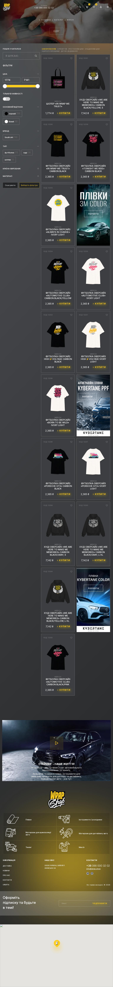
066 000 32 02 (98, 865)
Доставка (7, 866)
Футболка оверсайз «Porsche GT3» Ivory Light (93, 486)
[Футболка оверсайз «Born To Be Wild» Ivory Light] (58, 398)
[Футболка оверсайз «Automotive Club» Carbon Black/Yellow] (58, 271)
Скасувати (10, 185)
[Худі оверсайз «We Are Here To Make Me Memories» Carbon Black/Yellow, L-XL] (58, 591)
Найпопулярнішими (51, 51)
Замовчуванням (49, 49)
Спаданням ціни (92, 49)
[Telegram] (87, 873)
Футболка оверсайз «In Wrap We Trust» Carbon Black (58, 169)
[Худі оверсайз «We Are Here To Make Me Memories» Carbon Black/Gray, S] (58, 525)
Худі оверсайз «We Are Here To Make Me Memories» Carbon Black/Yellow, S (93, 103)
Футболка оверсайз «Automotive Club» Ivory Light (93, 296)
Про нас (6, 875)
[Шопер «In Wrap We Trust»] (58, 80)
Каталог (59, 20)
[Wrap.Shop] (6, 9)
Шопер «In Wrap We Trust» (58, 105)
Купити (64, 113)
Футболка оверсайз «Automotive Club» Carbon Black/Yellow (57, 296)
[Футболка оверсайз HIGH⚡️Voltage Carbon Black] (58, 335)
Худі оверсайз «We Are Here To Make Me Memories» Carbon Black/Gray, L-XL (93, 551)
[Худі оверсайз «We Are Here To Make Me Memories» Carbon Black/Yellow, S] (93, 78)
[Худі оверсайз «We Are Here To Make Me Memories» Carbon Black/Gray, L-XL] (93, 525)
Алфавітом (62, 49)
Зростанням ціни (76, 49)
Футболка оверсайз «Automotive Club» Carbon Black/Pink (58, 682)
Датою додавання (69, 51)
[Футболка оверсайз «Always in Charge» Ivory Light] (58, 208)
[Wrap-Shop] (56, 807)
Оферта (6, 885)
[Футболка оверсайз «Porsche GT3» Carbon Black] (58, 462)
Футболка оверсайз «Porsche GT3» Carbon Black (58, 486)
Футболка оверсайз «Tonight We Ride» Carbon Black (93, 169)
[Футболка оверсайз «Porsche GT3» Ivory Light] (93, 462)
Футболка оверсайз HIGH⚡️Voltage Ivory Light (93, 359)
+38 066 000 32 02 (44, 7)
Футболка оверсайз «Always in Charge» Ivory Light (58, 232)
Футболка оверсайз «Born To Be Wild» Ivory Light (58, 423)
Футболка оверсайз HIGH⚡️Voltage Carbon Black (58, 359)
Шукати (35, 55)
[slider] (5, 86)
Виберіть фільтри (29, 185)
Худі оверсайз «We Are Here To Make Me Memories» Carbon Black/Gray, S (58, 551)
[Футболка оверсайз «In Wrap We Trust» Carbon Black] (58, 144)
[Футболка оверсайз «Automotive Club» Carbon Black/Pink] (58, 657)
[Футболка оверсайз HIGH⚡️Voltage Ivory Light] (93, 335)
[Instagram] (92, 873)
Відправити (100, 903)
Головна (46, 20)
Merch (70, 20)
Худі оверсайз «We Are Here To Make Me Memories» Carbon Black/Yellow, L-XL (58, 617)
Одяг (56, 31)
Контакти (7, 880)
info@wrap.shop (93, 869)
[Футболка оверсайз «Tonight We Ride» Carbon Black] (93, 144)
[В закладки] (71, 58)
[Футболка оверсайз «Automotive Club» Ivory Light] (93, 271)
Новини (6, 870)
